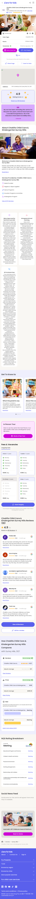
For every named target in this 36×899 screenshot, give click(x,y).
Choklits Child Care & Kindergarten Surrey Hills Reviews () (17, 520)
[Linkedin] (2, 887)
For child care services (10, 879)
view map (29, 10)
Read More (5, 410)
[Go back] (2, 3)
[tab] (17, 414)
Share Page (10, 63)
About (3, 854)
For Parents (6, 860)
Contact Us (13, 854)
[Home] (2, 842)
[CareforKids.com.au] (18, 851)
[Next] (33, 24)
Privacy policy (22, 891)
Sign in (24, 854)
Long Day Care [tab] (5, 448)
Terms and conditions (8, 891)
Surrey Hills (15, 842)
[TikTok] (13, 887)
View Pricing (6, 695)
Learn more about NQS (10, 728)
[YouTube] (9, 887)
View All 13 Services (8, 201)
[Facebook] (6, 887)
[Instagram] (16, 887)
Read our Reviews (18, 101)
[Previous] (3, 24)
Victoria (7, 842)
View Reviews (7, 673)
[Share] (30, 3)
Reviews (11, 530)
